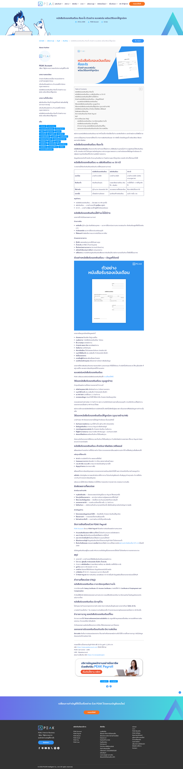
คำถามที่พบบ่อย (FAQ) (82, 119)
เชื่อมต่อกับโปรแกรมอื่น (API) (107, 757)
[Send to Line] (110, 687)
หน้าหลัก (41, 41)
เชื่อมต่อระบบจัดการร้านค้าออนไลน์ (109, 736)
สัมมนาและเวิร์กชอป (137, 735)
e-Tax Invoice (51, 126)
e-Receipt (43, 126)
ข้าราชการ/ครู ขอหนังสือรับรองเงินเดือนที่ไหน (91, 126)
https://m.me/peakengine (95, 655)
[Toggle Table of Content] (140, 89)
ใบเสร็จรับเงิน (103, 742)
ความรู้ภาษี (54, 136)
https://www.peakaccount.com (87, 647)
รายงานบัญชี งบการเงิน (106, 755)
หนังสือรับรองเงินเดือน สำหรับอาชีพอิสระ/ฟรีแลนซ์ (90, 109)
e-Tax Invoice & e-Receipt (47, 129)
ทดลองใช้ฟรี (137, 4)
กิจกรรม (58, 131)
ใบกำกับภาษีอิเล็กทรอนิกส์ (46, 149)
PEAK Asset (76, 738)
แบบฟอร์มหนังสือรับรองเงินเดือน (87, 101)
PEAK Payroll (77, 733)
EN (120, 4)
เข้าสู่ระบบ (125, 4)
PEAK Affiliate (136, 733)
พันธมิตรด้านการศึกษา (46, 139)
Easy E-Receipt (59, 129)
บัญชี (58, 41)
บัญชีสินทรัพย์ (63, 136)
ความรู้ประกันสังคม (45, 136)
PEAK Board (76, 736)
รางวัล (57, 141)
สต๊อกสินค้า (103, 753)
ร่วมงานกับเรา (136, 742)
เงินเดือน (65, 41)
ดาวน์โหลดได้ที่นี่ (108, 376)
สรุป (76, 116)
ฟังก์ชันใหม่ (43, 141)
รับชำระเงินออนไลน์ (105, 748)
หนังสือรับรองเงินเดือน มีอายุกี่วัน (87, 123)
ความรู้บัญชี (113, 681)
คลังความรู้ (50, 41)
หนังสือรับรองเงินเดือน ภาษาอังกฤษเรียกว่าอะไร (92, 121)
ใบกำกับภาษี (103, 744)
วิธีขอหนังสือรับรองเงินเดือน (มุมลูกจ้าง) (87, 104)
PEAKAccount (94, 22)
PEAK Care (76, 742)
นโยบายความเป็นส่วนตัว (138, 744)
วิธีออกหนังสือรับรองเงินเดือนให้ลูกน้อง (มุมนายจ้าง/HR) (92, 106)
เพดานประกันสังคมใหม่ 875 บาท (129, 543)
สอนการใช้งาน (62, 144)
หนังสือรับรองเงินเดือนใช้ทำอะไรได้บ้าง (86, 97)
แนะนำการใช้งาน (53, 147)
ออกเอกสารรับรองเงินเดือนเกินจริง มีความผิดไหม (92, 128)
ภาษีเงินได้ (51, 141)
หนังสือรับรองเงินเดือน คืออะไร (84, 92)
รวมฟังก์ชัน (103, 731)
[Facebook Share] (107, 687)
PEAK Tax (76, 740)
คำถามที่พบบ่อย (136, 739)
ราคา (133, 729)
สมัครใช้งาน (43, 144)
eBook (42, 131)
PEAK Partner (50, 131)
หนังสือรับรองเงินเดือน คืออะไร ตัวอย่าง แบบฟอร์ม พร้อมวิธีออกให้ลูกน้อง (93, 41)
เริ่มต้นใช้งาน (43, 147)
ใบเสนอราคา (103, 738)
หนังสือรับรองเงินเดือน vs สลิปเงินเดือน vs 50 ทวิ (90, 94)
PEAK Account (78, 528)
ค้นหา (139, 41)
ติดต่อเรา (46, 742)
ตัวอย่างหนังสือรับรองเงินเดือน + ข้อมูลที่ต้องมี (89, 99)
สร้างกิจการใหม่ (52, 144)
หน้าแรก (134, 727)
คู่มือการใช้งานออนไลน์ (138, 737)
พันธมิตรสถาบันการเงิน (59, 139)
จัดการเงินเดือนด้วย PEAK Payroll (85, 114)
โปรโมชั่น (62, 147)
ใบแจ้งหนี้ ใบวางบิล (105, 740)
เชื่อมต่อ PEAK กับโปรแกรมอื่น (108, 733)
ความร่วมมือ (43, 134)
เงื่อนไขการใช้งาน (136, 746)
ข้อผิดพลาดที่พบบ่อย (81, 111)
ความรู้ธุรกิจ (104, 681)
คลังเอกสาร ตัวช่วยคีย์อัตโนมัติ (108, 751)
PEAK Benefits (136, 731)
